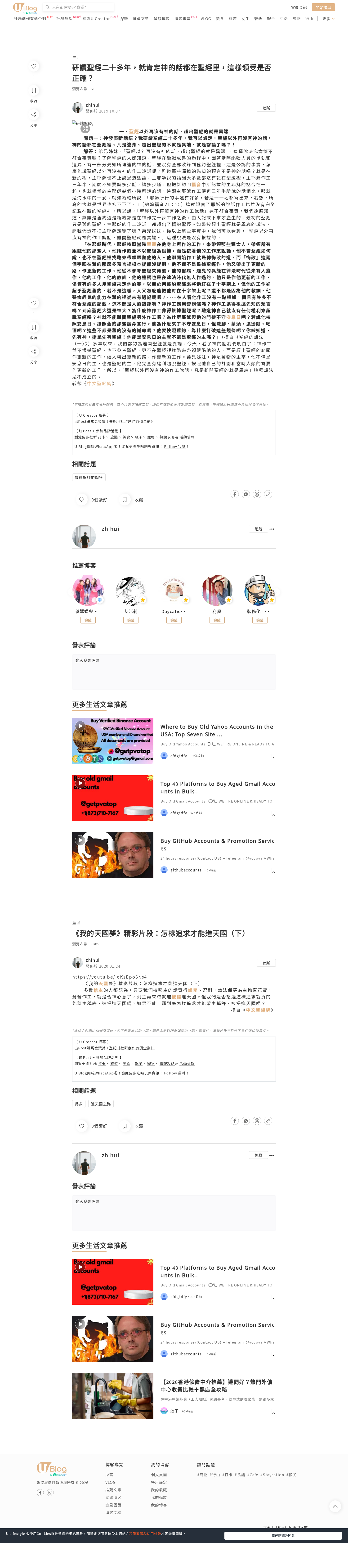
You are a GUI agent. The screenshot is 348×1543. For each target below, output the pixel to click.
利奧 (217, 611)
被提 (177, 996)
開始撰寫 (323, 7)
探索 (124, 18)
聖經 (134, 131)
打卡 (102, 436)
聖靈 (152, 244)
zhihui (92, 105)
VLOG (206, 18)
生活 (284, 18)
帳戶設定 (159, 1482)
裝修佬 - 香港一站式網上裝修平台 (260, 611)
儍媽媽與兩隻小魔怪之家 (88, 611)
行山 (309, 18)
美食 (220, 18)
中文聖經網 (99, 383)
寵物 (297, 18)
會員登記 (299, 7)
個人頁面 (159, 1474)
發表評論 (87, 660)
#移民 (291, 1474)
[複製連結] (33, 404)
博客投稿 (113, 1512)
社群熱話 (64, 18)
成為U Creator (96, 18)
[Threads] (33, 390)
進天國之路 (101, 1104)
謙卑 (193, 990)
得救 (79, 1104)
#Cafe (252, 1474)
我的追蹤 (159, 1497)
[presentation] (72, 592)
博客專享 (182, 18)
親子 (271, 18)
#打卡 (227, 1474)
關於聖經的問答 (89, 477)
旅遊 (233, 18)
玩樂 (258, 18)
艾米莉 (131, 611)
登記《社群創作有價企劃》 (132, 421)
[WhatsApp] (33, 377)
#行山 (215, 1474)
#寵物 (202, 1474)
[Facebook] (33, 363)
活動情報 (187, 436)
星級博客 (162, 18)
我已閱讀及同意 (283, 1535)
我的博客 (159, 1505)
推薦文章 (141, 18)
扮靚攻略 (167, 436)
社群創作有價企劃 (30, 18)
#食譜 (240, 1474)
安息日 (233, 317)
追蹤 (266, 108)
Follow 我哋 (175, 446)
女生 (245, 18)
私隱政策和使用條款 (145, 1533)
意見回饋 (113, 1505)
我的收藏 (159, 1490)
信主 (98, 990)
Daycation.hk (174, 611)
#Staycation (272, 1474)
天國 (103, 983)
